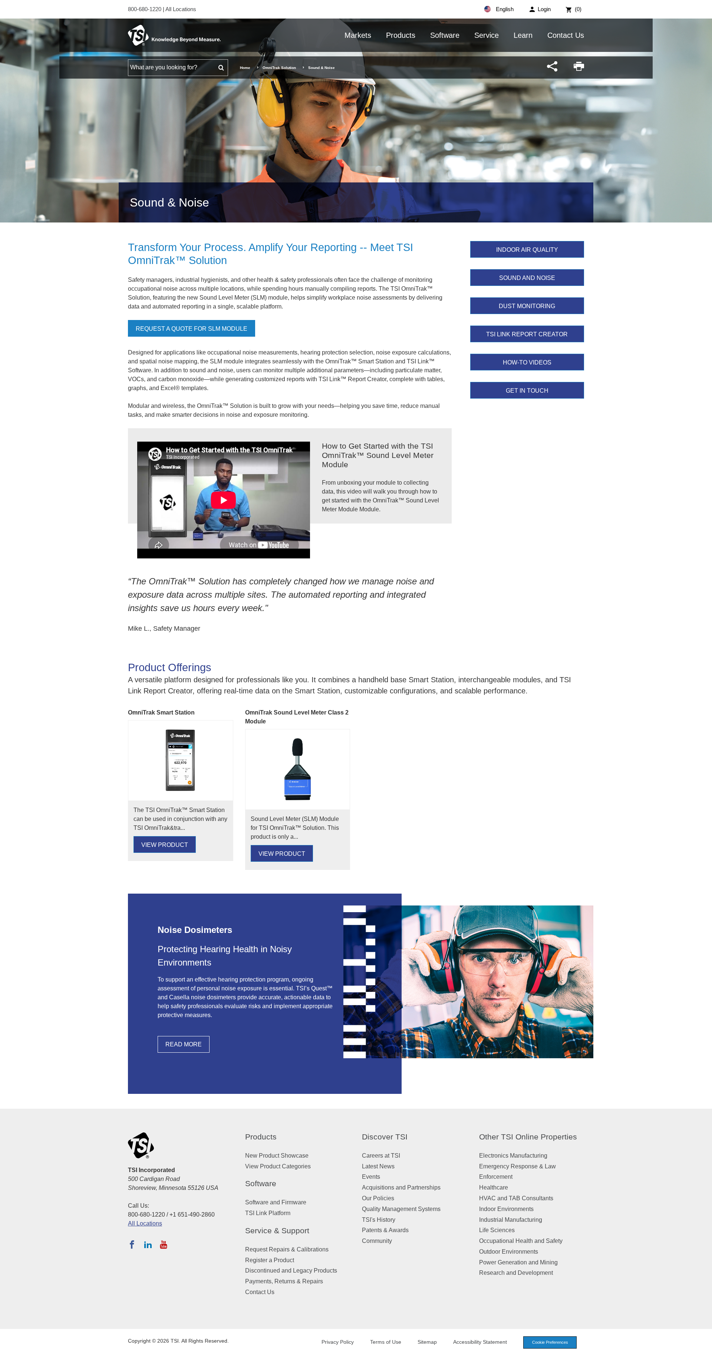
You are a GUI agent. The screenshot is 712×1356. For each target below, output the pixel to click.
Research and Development (516, 1273)
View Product (164, 845)
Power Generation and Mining (518, 1262)
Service (486, 35)
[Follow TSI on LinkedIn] (148, 1244)
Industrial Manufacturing (510, 1220)
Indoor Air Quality (527, 250)
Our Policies (378, 1198)
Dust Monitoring (527, 306)
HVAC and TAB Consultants (516, 1198)
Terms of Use (385, 1342)
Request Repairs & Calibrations (287, 1249)
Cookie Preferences (550, 1342)
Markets (358, 35)
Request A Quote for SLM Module (191, 329)
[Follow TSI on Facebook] (132, 1244)
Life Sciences (497, 1230)
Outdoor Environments (508, 1251)
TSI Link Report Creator (527, 334)
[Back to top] (702, 1346)
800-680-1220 (145, 9)
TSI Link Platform (267, 1213)
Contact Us (565, 35)
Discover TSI (385, 1136)
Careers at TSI (381, 1155)
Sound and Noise (527, 278)
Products (400, 35)
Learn (523, 35)
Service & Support (277, 1230)
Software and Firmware (275, 1202)
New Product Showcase (277, 1155)
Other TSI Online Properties (528, 1136)
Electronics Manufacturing (513, 1155)
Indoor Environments (506, 1209)
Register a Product (269, 1260)
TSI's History (378, 1220)
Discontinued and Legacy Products (291, 1270)
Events (371, 1177)
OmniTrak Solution (279, 68)
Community (377, 1241)
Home (245, 68)
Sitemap (427, 1342)
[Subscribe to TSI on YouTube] (163, 1244)
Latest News (378, 1166)
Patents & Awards (385, 1230)
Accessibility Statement (480, 1342)
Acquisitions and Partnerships (401, 1187)
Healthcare (493, 1187)
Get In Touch (527, 390)
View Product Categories (278, 1166)
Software (444, 35)
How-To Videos (527, 362)
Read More (183, 1044)
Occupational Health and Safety (521, 1241)
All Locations (180, 9)
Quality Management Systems (401, 1209)
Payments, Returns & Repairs (284, 1281)
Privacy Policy (338, 1342)
